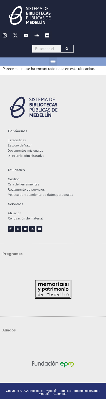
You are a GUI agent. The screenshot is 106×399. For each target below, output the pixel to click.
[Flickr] (47, 35)
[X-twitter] (15, 35)
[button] (53, 61)
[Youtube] (26, 35)
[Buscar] (67, 48)
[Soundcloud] (36, 35)
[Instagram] (4, 35)
